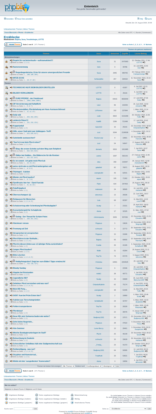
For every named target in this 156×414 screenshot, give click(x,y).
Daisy (139, 100)
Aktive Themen (28, 29)
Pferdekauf (18, 311)
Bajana (18, 39)
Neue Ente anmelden (25, 19)
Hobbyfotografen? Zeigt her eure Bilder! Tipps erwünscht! (40, 261)
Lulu (98, 200)
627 (35, 133)
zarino (98, 156)
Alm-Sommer (19, 328)
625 (28, 133)
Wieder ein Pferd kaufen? (24, 177)
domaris (99, 149)
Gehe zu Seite (127, 44)
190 (35, 74)
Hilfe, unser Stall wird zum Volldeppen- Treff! (32, 131)
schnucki (98, 229)
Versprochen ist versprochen (25, 233)
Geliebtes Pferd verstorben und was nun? (31, 283)
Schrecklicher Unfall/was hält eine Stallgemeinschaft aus (37, 344)
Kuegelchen (139, 329)
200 (28, 219)
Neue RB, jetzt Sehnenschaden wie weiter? (31, 316)
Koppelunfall (18, 126)
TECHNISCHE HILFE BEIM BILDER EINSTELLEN (34, 87)
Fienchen (139, 139)
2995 (38, 100)
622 (28, 151)
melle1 (98, 273)
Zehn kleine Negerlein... (23, 322)
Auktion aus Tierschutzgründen (26, 300)
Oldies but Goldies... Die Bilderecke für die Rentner (37, 155)
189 (32, 74)
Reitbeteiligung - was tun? (24, 349)
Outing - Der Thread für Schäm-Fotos (31, 217)
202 (35, 219)
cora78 (139, 201)
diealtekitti (139, 302)
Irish (98, 67)
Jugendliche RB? (20, 278)
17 (31, 80)
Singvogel (139, 224)
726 (32, 263)
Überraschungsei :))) (22, 195)
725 (28, 263)
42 (31, 185)
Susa (23, 39)
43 (33, 185)
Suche (149, 19)
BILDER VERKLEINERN (23, 93)
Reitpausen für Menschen (24, 199)
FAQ (141, 19)
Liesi (98, 105)
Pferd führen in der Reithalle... (26, 239)
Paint (99, 184)
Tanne (139, 150)
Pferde (20, 32)
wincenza (98, 195)
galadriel (99, 167)
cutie (99, 116)
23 (31, 163)
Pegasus (99, 223)
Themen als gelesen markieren (139, 49)
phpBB (70, 411)
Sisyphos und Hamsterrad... (25, 355)
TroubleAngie (31, 39)
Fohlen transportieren (22, 306)
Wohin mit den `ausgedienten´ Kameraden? (31, 361)
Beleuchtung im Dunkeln (23, 338)
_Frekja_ (99, 345)
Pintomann (139, 307)
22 (28, 163)
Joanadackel (139, 163)
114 (35, 157)
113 (31, 157)
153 (35, 122)
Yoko (139, 263)
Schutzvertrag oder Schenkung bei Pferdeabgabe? (35, 206)
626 (32, 133)
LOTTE (41, 39)
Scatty (98, 206)
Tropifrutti (98, 356)
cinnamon (139, 106)
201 (32, 219)
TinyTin (98, 256)
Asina (139, 111)
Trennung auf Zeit (20, 229)
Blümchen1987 (139, 280)
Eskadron (139, 218)
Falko (139, 117)
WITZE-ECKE (18, 78)
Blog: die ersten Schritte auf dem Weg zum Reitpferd (38, 149)
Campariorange (139, 74)
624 (35, 151)
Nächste (149, 44)
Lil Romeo (98, 110)
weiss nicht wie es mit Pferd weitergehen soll (32, 166)
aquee (98, 178)
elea (98, 162)
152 (32, 122)
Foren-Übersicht (10, 32)
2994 (33, 100)
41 (28, 185)
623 (32, 151)
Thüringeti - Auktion (21, 172)
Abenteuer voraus (21, 223)
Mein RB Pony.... (20, 289)
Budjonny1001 (99, 317)
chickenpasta (99, 217)
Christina (99, 262)
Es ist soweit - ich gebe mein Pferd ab (29, 161)
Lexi (139, 196)
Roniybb (139, 235)
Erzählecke (29, 32)
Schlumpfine (98, 79)
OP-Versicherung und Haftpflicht (27, 104)
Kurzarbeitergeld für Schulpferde (27, 210)
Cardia (98, 245)
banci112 (99, 127)
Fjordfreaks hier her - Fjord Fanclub (28, 183)
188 (28, 74)
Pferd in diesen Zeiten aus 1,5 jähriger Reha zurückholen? (38, 244)
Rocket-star (98, 138)
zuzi (98, 132)
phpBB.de (88, 413)
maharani (98, 189)
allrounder (139, 362)
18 (33, 80)
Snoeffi (139, 335)
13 (33, 111)
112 (28, 157)
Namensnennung (20, 67)
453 (28, 117)
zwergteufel (98, 173)
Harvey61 (139, 240)
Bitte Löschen (19, 255)
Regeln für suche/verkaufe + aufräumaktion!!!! (33, 60)
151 (28, 122)
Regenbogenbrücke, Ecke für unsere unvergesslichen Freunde (43, 72)
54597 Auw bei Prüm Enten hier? (27, 295)
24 (33, 163)
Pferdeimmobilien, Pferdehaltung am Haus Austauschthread (39, 109)
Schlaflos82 (139, 246)
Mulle (99, 251)
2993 (29, 100)
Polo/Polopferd (19, 188)
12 (30, 111)
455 (35, 117)
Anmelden (10, 19)
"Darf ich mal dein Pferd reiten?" (27, 142)
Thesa (139, 324)
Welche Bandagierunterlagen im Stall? (29, 333)
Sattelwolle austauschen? (24, 138)
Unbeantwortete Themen (13, 29)
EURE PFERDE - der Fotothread (29, 98)
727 (35, 263)
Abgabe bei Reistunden (23, 272)
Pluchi (99, 334)
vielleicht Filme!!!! (20, 120)
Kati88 (98, 121)
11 (28, 111)
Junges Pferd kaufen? (22, 249)
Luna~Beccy (98, 328)
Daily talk (17, 115)
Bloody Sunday (19, 268)
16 (28, 80)
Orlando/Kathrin (139, 128)
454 (32, 117)
